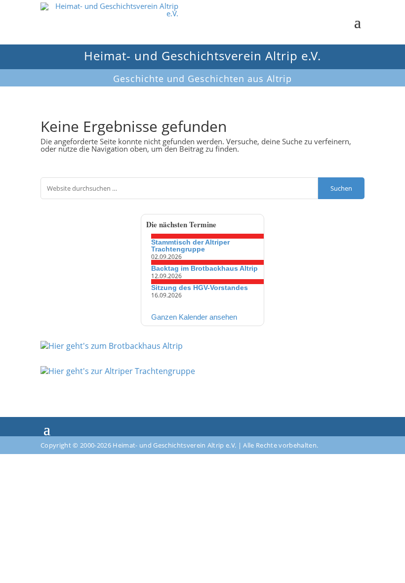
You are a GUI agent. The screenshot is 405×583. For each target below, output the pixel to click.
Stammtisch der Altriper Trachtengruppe (190, 245)
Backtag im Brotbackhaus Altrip (204, 268)
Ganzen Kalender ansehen (194, 317)
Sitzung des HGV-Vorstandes (199, 288)
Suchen (341, 188)
